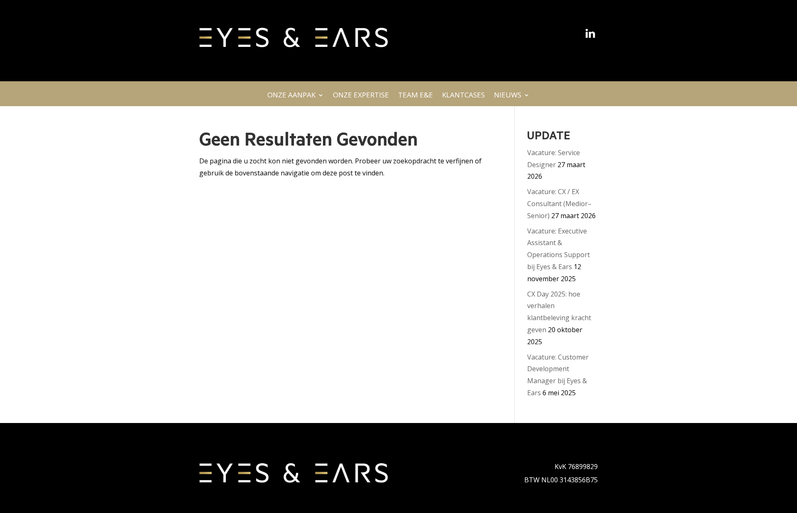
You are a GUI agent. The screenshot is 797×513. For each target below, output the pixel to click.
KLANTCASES (463, 97)
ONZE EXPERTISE (361, 97)
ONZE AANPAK (291, 97)
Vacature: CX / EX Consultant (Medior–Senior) (559, 203)
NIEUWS (507, 97)
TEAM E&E (415, 97)
